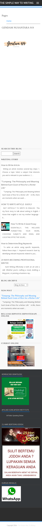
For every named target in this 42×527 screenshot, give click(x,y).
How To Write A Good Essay (23, 224)
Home (8, 21)
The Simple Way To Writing (16, 2)
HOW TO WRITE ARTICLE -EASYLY (16, 204)
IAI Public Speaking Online (14, 416)
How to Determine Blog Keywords (16, 243)
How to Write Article (10, 165)
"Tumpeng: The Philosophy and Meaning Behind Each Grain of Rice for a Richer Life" (20, 184)
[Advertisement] (21, 78)
